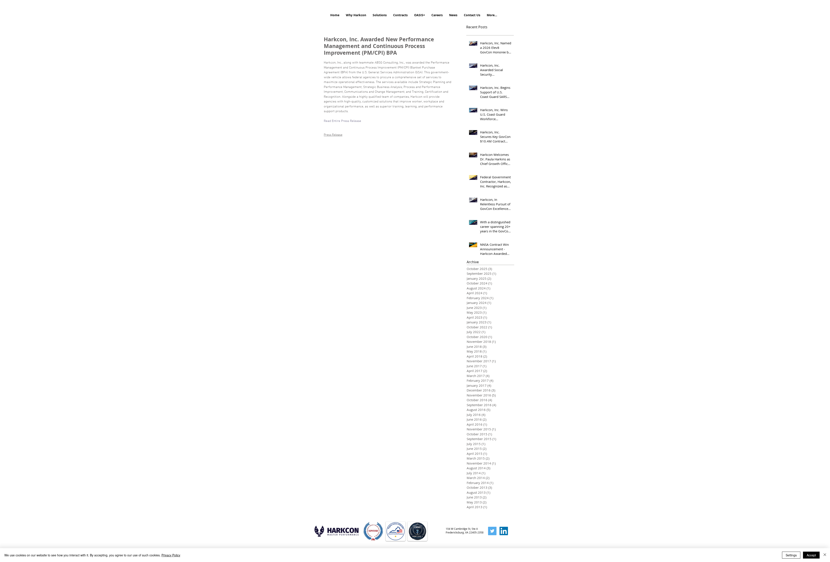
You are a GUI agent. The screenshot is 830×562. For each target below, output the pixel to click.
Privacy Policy (170, 555)
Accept (811, 555)
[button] (356, 15)
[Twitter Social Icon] (492, 531)
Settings (791, 555)
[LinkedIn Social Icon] (504, 531)
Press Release (333, 135)
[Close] (824, 555)
